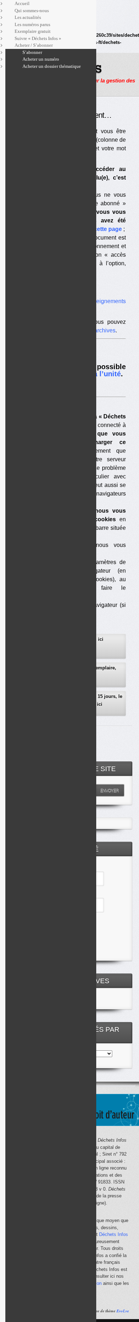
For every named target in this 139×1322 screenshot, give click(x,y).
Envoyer (109, 790)
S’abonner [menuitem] (32, 52)
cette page (108, 229)
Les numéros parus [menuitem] (32, 24)
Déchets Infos (113, 1234)
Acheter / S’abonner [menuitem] (34, 45)
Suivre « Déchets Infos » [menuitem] (38, 38)
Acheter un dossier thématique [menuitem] (51, 66)
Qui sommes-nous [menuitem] (32, 10)
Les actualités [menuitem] (28, 17)
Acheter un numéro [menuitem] (40, 59)
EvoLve (123, 1311)
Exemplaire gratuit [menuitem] (33, 31)
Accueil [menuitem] (22, 3)
